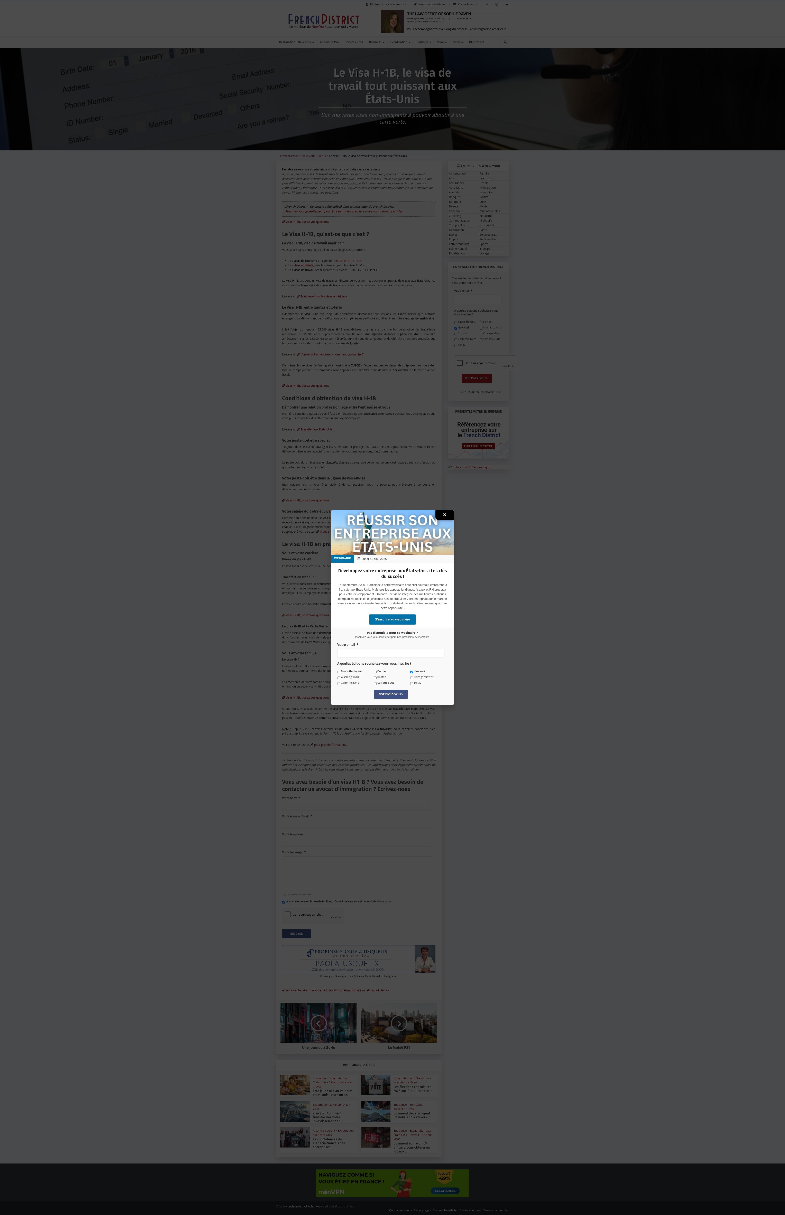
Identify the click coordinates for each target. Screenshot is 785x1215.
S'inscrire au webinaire (392, 619)
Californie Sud (386, 682)
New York (419, 671)
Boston (381, 677)
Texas (417, 682)
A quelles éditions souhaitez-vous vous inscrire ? (374, 663)
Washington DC (350, 677)
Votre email (347, 645)
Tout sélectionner (352, 671)
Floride (381, 671)
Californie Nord (350, 682)
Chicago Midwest (424, 677)
